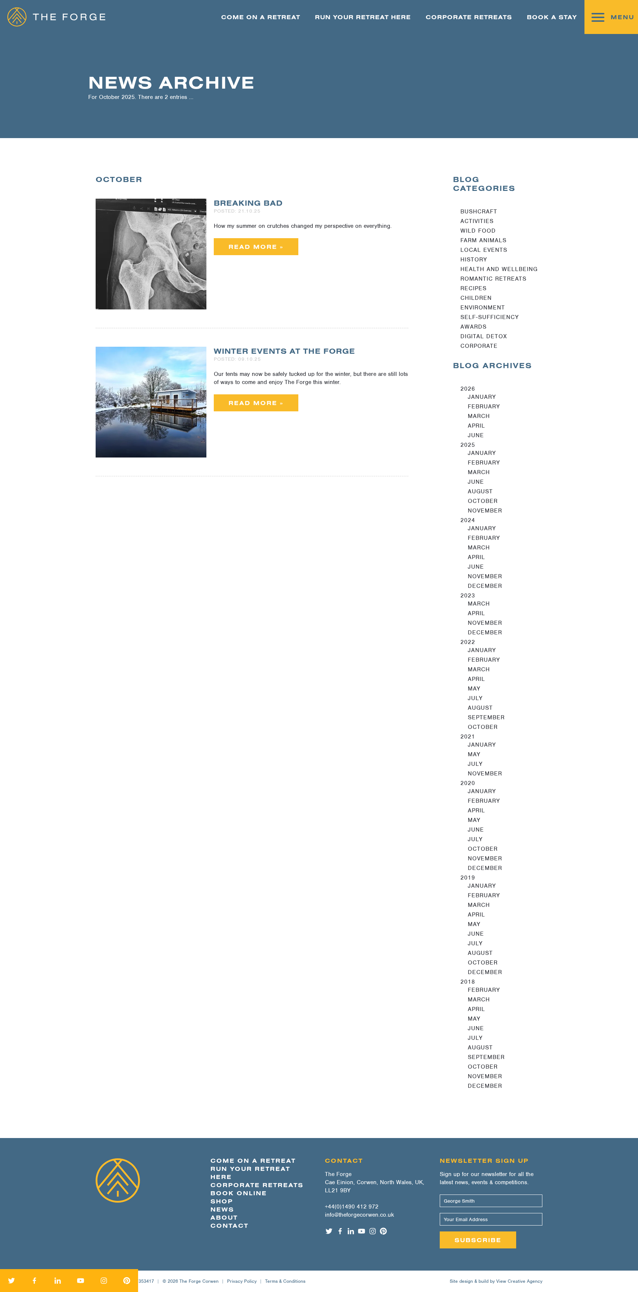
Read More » (256, 246)
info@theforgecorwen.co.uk (359, 1215)
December (485, 586)
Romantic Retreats (493, 278)
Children (476, 298)
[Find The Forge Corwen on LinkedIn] (57, 1280)
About (224, 1217)
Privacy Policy (242, 1281)
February (484, 406)
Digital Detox (483, 336)
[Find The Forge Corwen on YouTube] (80, 1280)
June (476, 435)
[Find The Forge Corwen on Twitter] (11, 1280)
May (474, 688)
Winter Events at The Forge (284, 351)
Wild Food (478, 230)
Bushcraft (478, 211)
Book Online (238, 1193)
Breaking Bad (248, 203)
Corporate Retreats (469, 17)
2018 (467, 982)
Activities (477, 221)
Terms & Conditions (285, 1281)
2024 (467, 520)
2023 (467, 595)
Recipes (473, 288)
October (483, 501)
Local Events (483, 250)
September (486, 717)
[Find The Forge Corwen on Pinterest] (126, 1280)
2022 (467, 642)
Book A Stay (552, 17)
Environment (482, 307)
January (482, 397)
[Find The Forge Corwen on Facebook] (34, 1280)
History (473, 259)
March (479, 416)
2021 (467, 736)
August (480, 491)
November (485, 510)
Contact (229, 1225)
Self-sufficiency (489, 317)
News (222, 1209)
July (475, 698)
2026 (467, 389)
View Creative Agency (519, 1281)
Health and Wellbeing (499, 269)
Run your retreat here (363, 17)
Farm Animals (483, 240)
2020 (467, 783)
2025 (467, 445)
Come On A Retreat (260, 17)
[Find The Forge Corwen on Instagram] (103, 1280)
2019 (467, 877)
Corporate (479, 346)
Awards (473, 326)
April (476, 425)
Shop (221, 1201)
